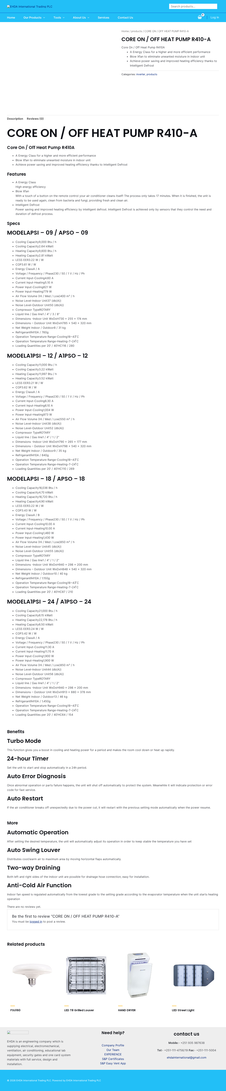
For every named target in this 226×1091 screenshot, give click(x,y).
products (136, 31)
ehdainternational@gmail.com (186, 1057)
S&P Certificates (113, 1059)
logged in (36, 921)
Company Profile (113, 1045)
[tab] (15, 119)
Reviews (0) (35, 118)
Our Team (112, 1050)
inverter (140, 74)
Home (125, 31)
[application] (43, 17)
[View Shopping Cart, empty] (199, 17)
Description (15, 118)
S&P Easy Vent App (113, 1063)
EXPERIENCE (113, 1054)
